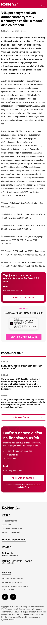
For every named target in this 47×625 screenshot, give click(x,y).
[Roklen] (6, 547)
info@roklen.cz (15, 582)
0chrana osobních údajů (12, 528)
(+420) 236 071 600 (15, 578)
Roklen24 (5, 31)
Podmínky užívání (9, 521)
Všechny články (21, 417)
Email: (5, 286)
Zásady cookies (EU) (11, 532)
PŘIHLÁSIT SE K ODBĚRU (23, 298)
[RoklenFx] (10, 554)
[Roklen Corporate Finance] (17, 562)
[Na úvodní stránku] (10, 4)
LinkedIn (13, 597)
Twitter (5, 597)
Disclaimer (6, 525)
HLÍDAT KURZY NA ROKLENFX (23, 337)
